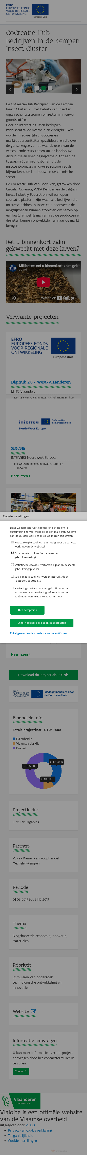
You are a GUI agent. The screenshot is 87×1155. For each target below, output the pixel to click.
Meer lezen (19, 476)
